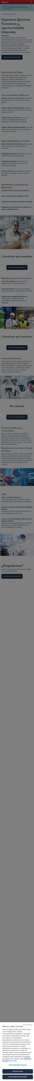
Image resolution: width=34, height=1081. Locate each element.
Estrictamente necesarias (17, 1077)
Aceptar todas (17, 1071)
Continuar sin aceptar (28, 1024)
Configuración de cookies (18, 1065)
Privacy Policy (12, 1061)
